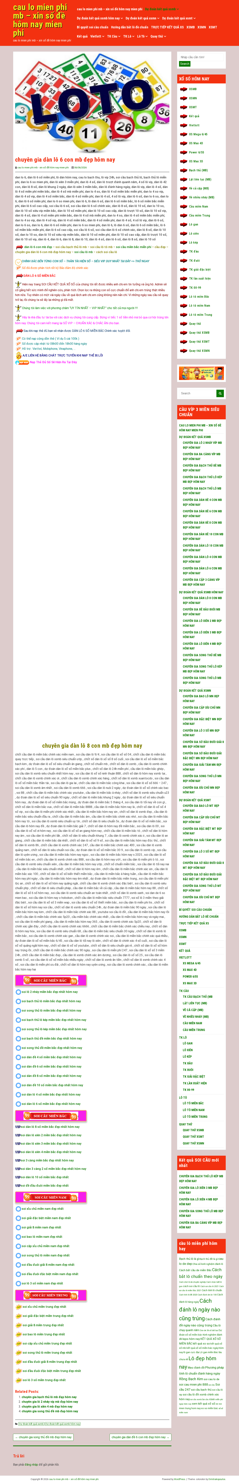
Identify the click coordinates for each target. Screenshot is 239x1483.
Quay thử (156, 36)
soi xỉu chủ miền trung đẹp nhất (44, 1306)
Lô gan (193, 224)
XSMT (213, 27)
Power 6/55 (196, 152)
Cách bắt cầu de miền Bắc (195, 1270)
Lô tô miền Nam (199, 305)
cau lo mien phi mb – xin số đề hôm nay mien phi (40, 20)
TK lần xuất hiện (200, 278)
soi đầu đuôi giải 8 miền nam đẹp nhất (48, 1265)
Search (184, 64)
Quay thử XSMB (199, 332)
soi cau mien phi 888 (193, 1384)
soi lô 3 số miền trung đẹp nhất (44, 1380)
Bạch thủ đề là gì (208, 1259)
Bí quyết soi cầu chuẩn (92, 27)
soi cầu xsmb (196, 1399)
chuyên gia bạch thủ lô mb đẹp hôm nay (49, 1397)
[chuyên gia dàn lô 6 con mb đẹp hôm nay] (92, 103)
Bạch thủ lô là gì (189, 1259)
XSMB (191, 27)
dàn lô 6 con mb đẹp (38, 247)
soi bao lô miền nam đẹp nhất (42, 1237)
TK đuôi (194, 260)
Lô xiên (194, 233)
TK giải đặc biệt (200, 269)
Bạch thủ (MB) (198, 170)
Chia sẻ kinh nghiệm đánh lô (208, 1264)
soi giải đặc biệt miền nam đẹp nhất (46, 1218)
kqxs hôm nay (191, 1339)
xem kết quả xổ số (203, 1403)
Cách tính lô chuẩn (212, 1290)
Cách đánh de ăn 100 (207, 1295)
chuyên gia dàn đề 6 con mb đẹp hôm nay (140, 1437)
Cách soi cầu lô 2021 (209, 1286)
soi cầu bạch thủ (201, 1389)
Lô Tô (141, 36)
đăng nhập (31, 1464)
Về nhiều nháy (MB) (202, 197)
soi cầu (212, 1385)
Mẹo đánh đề (196, 1367)
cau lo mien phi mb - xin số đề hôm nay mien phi (43, 167)
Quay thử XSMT (199, 341)
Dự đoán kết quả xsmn (141, 18)
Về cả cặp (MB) (199, 188)
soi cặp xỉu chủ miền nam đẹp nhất (45, 1246)
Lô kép (193, 242)
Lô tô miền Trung (200, 315)
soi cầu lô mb (83, 252)
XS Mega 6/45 (198, 134)
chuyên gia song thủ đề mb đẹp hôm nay (50, 1411)
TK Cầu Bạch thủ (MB (197, 996)
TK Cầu (112, 36)
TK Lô (127, 36)
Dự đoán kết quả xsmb (160, 9)
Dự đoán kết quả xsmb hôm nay (98, 18)
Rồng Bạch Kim (191, 1379)
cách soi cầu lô (191, 1286)
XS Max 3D (196, 161)
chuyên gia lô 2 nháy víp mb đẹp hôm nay (50, 1401)
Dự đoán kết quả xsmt (177, 18)
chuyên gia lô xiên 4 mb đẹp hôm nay (47, 1406)
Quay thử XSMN (199, 351)
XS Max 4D (196, 143)
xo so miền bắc (209, 1408)
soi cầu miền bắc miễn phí (133, 247)
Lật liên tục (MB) (200, 179)
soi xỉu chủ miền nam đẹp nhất (43, 1209)
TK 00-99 (195, 287)
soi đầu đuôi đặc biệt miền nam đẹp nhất (50, 1274)
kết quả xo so (201, 1343)
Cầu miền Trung (199, 215)
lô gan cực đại (191, 1352)
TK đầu (194, 251)
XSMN (202, 27)
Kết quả (82, 36)
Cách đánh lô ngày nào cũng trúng (199, 1310)
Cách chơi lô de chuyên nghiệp (192, 1282)
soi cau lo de (211, 1379)
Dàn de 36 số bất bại (209, 1330)
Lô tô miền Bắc (199, 296)
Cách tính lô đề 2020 (188, 1295)
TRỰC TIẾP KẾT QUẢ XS (167, 27)
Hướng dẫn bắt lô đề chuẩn (129, 27)
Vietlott (95, 36)
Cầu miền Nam (198, 206)
